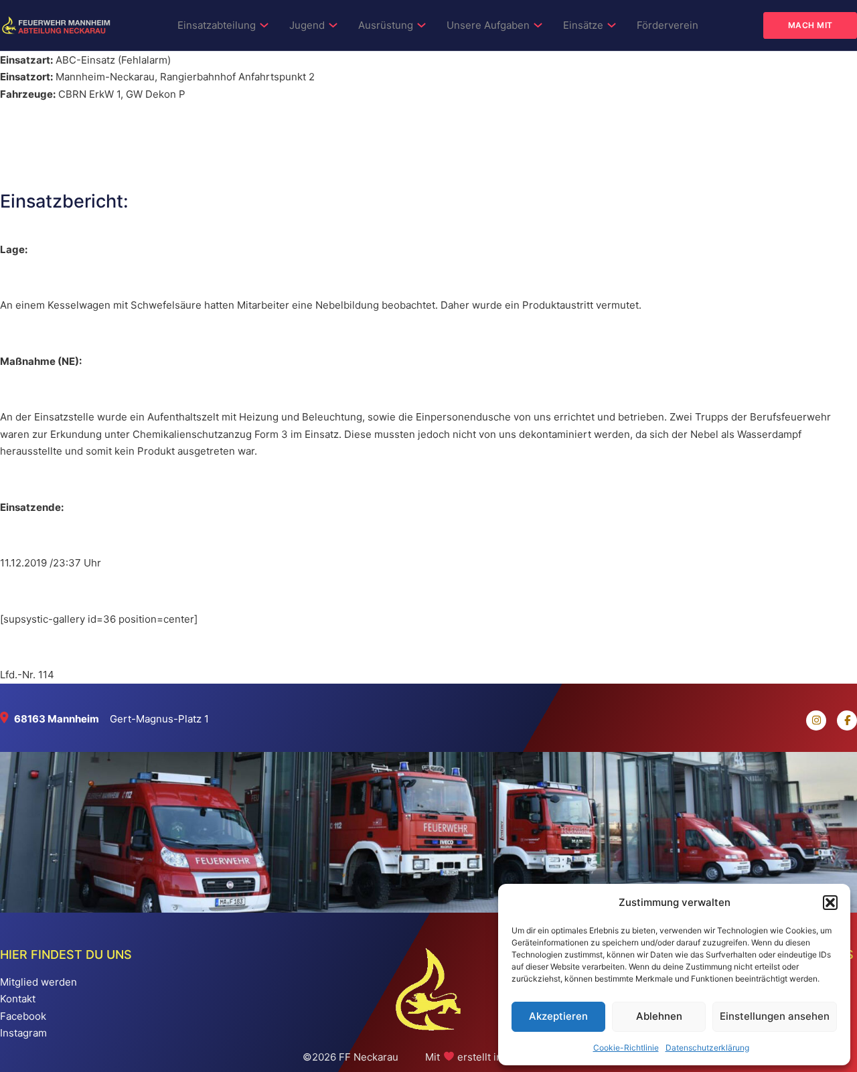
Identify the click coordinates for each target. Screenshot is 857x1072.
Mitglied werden (38, 982)
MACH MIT (810, 25)
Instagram (23, 1032)
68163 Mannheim (56, 718)
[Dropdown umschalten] (264, 25)
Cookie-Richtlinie (626, 1048)
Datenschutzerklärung (707, 1048)
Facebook (23, 1016)
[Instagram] (810, 720)
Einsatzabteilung (216, 25)
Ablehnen (659, 1016)
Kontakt (17, 998)
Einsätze (583, 25)
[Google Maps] (7, 719)
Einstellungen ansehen (775, 1016)
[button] (830, 902)
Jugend (307, 25)
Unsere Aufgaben (488, 25)
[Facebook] (841, 720)
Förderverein (667, 25)
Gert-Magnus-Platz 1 (159, 718)
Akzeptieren (558, 1016)
